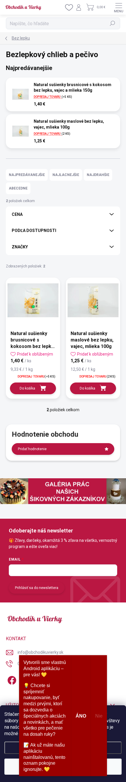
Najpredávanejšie (27, 175)
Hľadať (112, 23)
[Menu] (118, 7)
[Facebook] (11, 679)
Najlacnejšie (65, 175)
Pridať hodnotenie (32, 449)
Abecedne (18, 188)
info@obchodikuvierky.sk (40, 652)
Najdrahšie (98, 175)
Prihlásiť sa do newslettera (36, 588)
